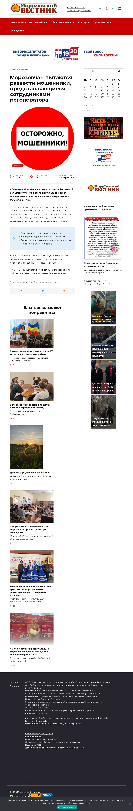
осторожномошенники (47, 282)
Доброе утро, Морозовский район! (30, 472)
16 (119, 90)
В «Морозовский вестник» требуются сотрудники (99, 208)
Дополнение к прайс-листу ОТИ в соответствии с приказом (55, 748)
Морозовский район (21, 282)
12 (96, 90)
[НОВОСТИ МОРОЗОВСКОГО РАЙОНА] (103, 258)
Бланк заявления (33, 736)
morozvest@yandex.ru (79, 10)
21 (108, 94)
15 (113, 90)
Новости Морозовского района (29, 22)
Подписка (15, 686)
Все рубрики (18, 31)
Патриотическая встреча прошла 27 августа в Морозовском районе (31, 352)
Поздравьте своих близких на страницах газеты (101, 264)
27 (102, 97)
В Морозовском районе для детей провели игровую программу (30, 406)
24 (85, 97)
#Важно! (18, 166)
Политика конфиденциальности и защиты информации (53, 724)
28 (108, 97)
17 (85, 94)
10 (85, 90)
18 (91, 94)
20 (102, 94)
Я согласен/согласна (67, 807)
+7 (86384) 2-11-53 (76, 7)
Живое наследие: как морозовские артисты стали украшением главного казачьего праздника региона (30, 590)
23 (119, 94)
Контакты (14, 683)
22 (113, 94)
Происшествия (102, 22)
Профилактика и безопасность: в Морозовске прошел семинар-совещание (29, 529)
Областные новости (62, 22)
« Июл (87, 110)
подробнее (60, 800)
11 (90, 90)
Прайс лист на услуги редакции (41, 739)
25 (91, 97)
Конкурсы (84, 22)
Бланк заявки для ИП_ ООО (39, 734)
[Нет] (129, 804)
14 (108, 90)
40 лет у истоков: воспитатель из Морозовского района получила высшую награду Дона (29, 652)
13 (102, 90)
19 (96, 94)
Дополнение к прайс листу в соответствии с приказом (52, 742)
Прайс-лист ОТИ (33, 745)
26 (96, 97)
